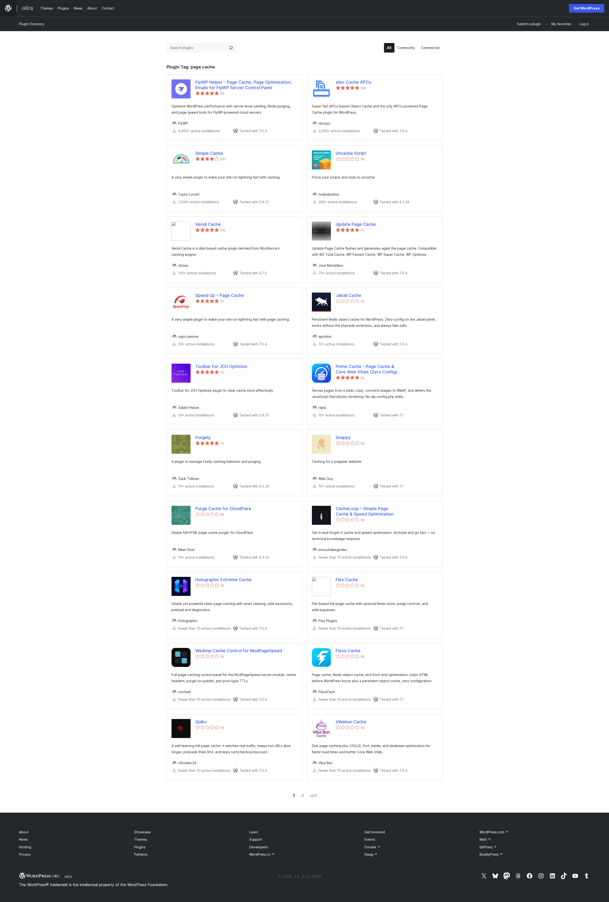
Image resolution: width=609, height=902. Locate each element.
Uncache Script (351, 153)
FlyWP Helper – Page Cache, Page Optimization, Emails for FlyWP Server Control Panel (243, 85)
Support (255, 839)
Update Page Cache (356, 224)
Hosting (25, 847)
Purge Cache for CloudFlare (223, 508)
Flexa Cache (348, 650)
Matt (485, 839)
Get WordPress (587, 8)
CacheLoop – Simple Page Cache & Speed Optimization (365, 511)
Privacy (25, 854)
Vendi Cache (208, 224)
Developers (258, 847)
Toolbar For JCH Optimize (221, 366)
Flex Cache (347, 579)
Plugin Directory (31, 24)
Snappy (343, 437)
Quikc (201, 721)
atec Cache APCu (353, 82)
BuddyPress (491, 854)
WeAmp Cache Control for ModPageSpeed (238, 650)
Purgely (203, 437)
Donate (372, 847)
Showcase (142, 832)
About (24, 832)
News (23, 839)
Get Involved (374, 832)
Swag (370, 854)
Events (369, 839)
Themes (140, 839)
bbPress (488, 847)
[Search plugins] (231, 48)
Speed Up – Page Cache (219, 295)
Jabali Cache (348, 295)
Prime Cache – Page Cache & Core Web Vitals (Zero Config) (366, 369)
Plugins (139, 847)
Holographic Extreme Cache (223, 579)
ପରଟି (313, 795)
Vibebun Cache (351, 721)
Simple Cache (209, 153)
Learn (253, 832)
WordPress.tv (262, 854)
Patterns (140, 854)
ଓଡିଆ (68, 876)
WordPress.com (494, 832)
